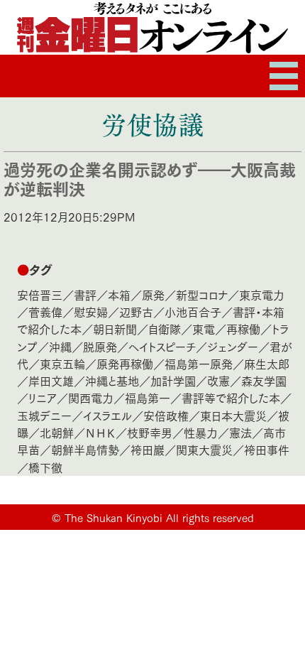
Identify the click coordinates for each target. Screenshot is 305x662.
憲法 (240, 432)
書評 (85, 294)
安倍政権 (166, 415)
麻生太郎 (266, 363)
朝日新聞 (115, 328)
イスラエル (107, 415)
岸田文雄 (51, 380)
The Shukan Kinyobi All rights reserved (159, 517)
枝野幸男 (149, 432)
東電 (203, 328)
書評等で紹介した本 (231, 397)
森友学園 (264, 380)
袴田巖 (148, 449)
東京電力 (261, 294)
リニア (42, 397)
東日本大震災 (233, 415)
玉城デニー (44, 415)
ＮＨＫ (100, 432)
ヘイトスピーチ (162, 346)
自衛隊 (164, 328)
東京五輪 (62, 363)
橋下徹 (45, 467)
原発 (153, 294)
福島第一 (147, 397)
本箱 (119, 294)
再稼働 (243, 328)
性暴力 (201, 432)
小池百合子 (193, 311)
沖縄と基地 (112, 380)
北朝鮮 (57, 432)
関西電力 (90, 397)
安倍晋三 (39, 294)
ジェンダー (232, 346)
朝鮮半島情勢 (85, 449)
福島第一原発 (199, 363)
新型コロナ (202, 294)
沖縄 (60, 346)
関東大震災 (204, 449)
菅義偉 (45, 311)
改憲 (218, 380)
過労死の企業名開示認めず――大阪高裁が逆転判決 (150, 178)
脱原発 (100, 346)
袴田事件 (266, 449)
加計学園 (173, 380)
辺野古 (136, 311)
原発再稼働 (124, 363)
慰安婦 (91, 311)
